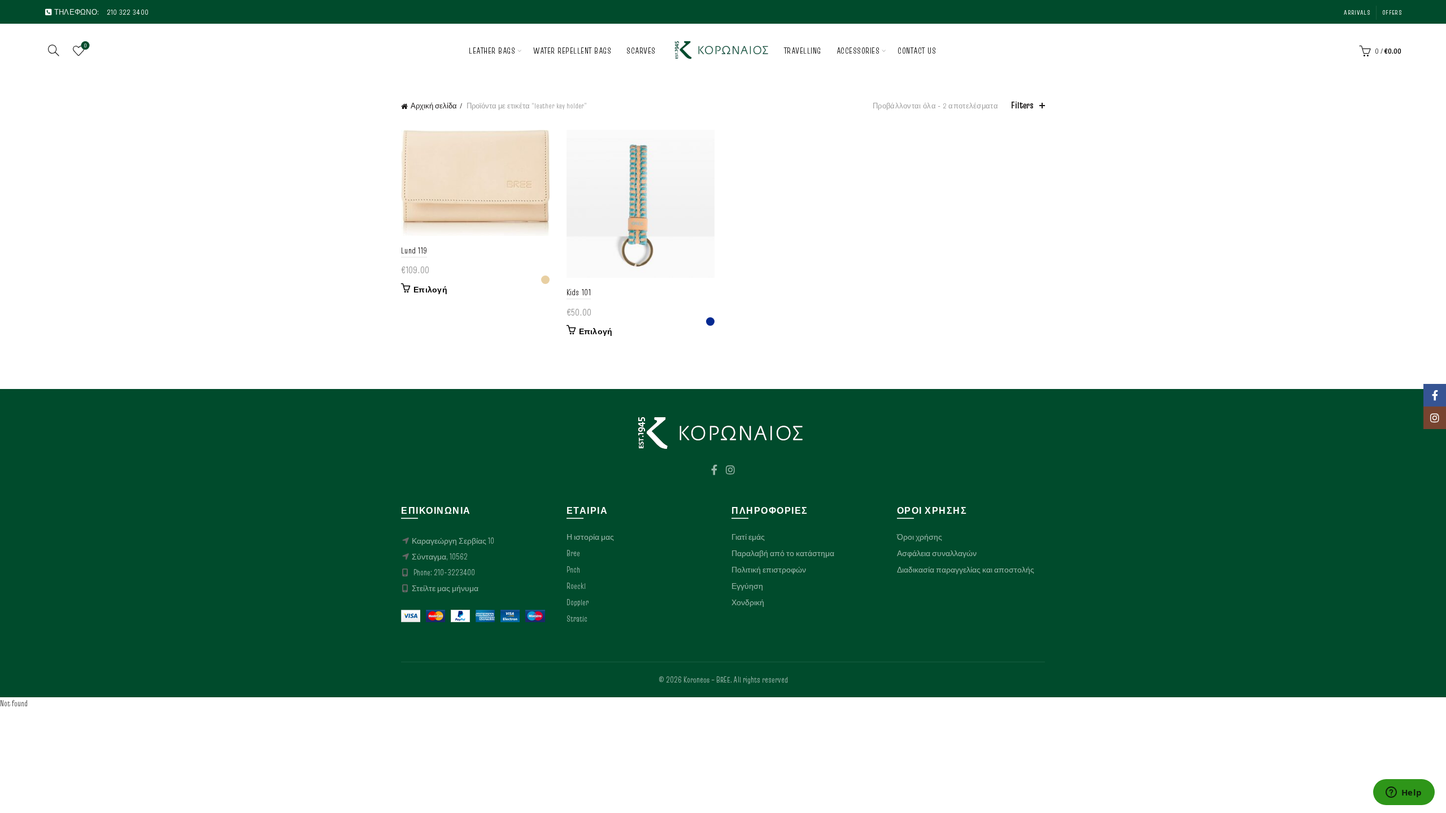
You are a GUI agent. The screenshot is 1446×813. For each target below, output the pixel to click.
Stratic (577, 618)
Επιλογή (430, 290)
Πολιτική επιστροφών (768, 569)
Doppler (578, 602)
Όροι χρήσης (919, 537)
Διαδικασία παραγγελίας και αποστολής (965, 569)
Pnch (573, 569)
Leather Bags (492, 50)
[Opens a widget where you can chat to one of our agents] (1404, 793)
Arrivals (1356, 12)
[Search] (54, 50)
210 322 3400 (128, 12)
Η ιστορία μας (590, 537)
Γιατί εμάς (748, 537)
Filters (1022, 105)
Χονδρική (747, 602)
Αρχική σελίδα (434, 105)
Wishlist (85, 45)
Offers (1391, 12)
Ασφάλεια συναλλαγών (937, 553)
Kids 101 (579, 292)
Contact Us (917, 50)
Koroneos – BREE (706, 679)
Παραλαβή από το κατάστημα (782, 553)
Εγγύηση (747, 586)
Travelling (802, 50)
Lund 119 (414, 250)
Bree (573, 553)
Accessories (858, 50)
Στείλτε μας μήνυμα (445, 588)
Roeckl (576, 586)
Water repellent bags (572, 50)
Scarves (641, 50)
